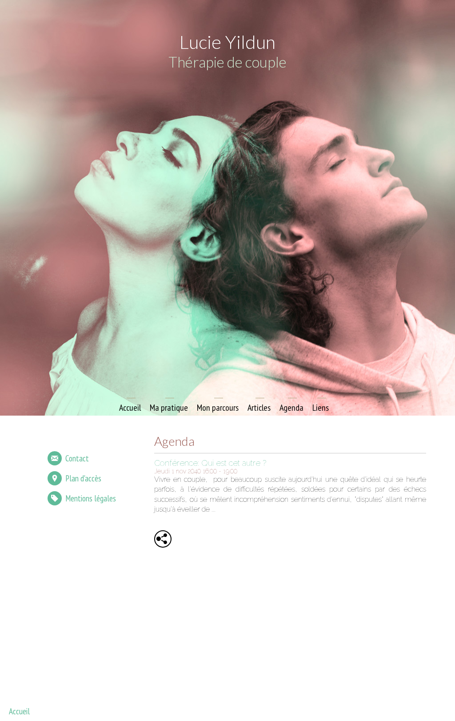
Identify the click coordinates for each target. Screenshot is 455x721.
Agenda (291, 407)
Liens (320, 407)
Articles (259, 407)
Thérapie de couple (227, 62)
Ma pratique (169, 407)
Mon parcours (218, 407)
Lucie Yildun (227, 42)
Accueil (130, 407)
